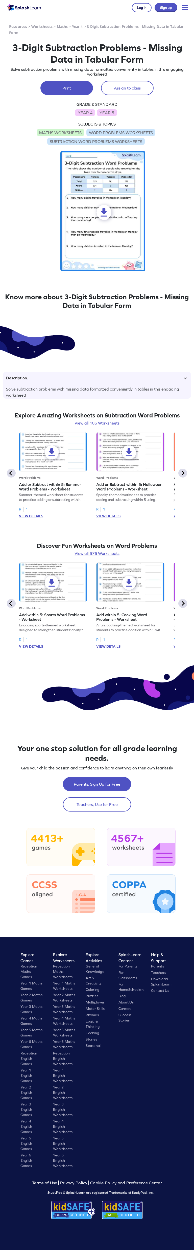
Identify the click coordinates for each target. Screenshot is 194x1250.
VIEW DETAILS (31, 516)
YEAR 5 (107, 112)
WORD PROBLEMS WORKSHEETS (121, 132)
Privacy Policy (73, 1183)
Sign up (166, 8)
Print (66, 88)
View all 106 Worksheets (97, 423)
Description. (17, 378)
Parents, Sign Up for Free (97, 784)
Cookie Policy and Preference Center (126, 1183)
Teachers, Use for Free (97, 804)
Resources (18, 26)
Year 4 (77, 26)
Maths (62, 26)
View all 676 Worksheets (97, 553)
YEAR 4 (85, 112)
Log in (142, 8)
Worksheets (42, 26)
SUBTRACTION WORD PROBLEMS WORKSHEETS (96, 141)
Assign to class (127, 88)
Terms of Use (45, 1183)
